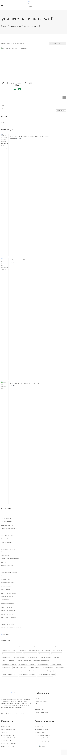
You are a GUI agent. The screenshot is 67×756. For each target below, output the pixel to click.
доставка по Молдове (24, 660)
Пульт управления (6, 542)
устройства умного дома (27, 678)
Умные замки (5, 569)
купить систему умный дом (27, 664)
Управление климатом (7, 614)
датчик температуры (8, 660)
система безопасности (20, 667)
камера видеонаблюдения (41, 660)
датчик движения (46, 657)
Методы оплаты (39, 726)
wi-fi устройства (58, 650)
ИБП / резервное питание (9, 528)
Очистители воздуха (7, 596)
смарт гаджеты (34, 667)
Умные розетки (5, 579)
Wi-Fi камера (46, 650)
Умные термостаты (7, 586)
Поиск (64, 97)
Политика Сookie (41, 701)
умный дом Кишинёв (32, 671)
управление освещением (9, 678)
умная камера (60, 667)
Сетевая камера (44, 654)
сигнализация (6, 667)
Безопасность (5, 515)
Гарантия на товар (40, 732)
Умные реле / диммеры (8, 576)
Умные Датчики (6, 726)
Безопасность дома (8, 654)
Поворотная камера (30, 654)
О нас (38, 698)
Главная (4, 26)
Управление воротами (8, 610)
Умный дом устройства (8, 549)
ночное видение (56, 664)
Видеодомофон (6, 518)
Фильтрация (60, 110)
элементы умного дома (45, 678)
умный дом (20, 671)
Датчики (3, 562)
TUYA (2, 123)
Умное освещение (7, 735)
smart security (6, 650)
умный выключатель (8, 671)
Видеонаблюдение (7, 521)
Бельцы (19, 654)
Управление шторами (7, 624)
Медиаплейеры (5, 539)
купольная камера (43, 664)
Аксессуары (5, 555)
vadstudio (16, 714)
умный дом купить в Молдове (27, 674)
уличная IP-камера (47, 667)
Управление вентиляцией (8, 593)
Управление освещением (8, 617)
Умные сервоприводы (7, 582)
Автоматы (4, 552)
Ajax (3, 647)
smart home (45, 647)
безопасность (6, 657)
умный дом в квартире (9, 674)
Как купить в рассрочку (42, 741)
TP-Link (15, 650)
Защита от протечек (7, 525)
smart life (54, 647)
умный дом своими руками (47, 674)
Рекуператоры (5, 599)
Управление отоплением (8, 621)
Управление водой (6, 607)
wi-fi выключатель (34, 650)
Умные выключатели (7, 565)
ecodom (28, 647)
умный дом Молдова (47, 671)
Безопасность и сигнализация (10, 558)
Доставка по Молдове (41, 729)
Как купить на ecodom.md (42, 735)
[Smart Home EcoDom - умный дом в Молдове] (32, 4)
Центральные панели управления (11, 545)
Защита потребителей (41, 738)
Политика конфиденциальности (45, 704)
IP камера (36, 647)
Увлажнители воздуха (7, 603)
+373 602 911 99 (41, 712)
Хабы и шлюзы (5, 589)
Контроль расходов (7, 535)
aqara (9, 647)
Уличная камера (56, 654)
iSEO (22, 714)
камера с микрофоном (9, 664)
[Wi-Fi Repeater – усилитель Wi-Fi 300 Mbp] (17, 63)
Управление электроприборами (11, 628)
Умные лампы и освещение (9, 572)
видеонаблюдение (19, 657)
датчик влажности (33, 657)
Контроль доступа (6, 532)
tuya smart (23, 650)
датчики (56, 657)
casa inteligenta (18, 647)
